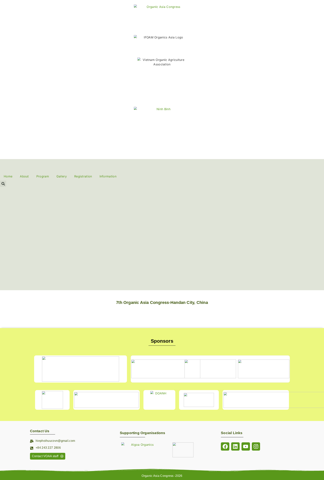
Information (108, 176)
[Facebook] (225, 446)
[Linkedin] (235, 446)
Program (42, 176)
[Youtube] (246, 446)
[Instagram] (256, 446)
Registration (83, 176)
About (24, 176)
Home (8, 176)
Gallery (61, 176)
